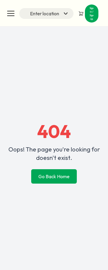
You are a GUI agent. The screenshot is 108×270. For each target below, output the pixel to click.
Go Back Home (54, 176)
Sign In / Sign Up (92, 13)
